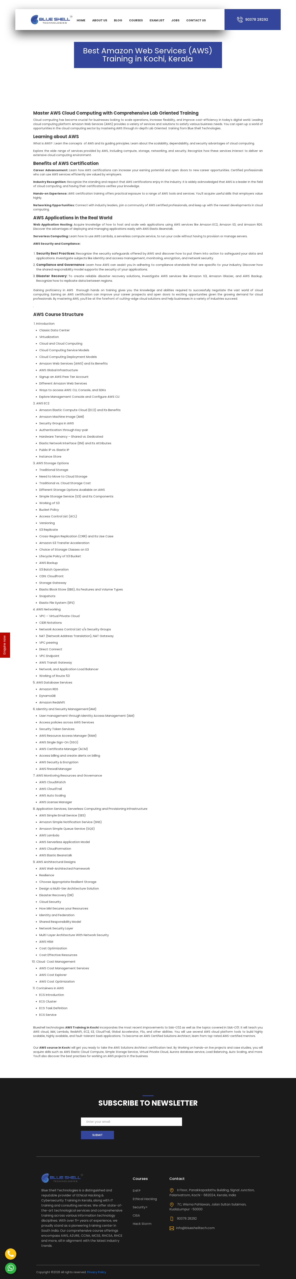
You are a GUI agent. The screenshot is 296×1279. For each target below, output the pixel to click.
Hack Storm (142, 1223)
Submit (97, 1135)
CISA (136, 1215)
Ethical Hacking (145, 1199)
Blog (118, 20)
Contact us (196, 20)
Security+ (140, 1207)
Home (81, 20)
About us (99, 20)
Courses (136, 20)
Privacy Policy (96, 1272)
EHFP (137, 1190)
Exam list (157, 20)
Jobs (175, 20)
